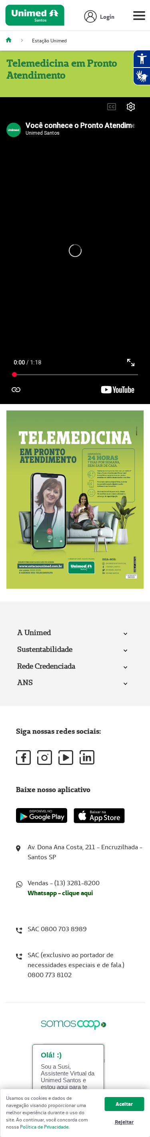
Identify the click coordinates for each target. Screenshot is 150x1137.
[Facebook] (23, 757)
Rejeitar (124, 1122)
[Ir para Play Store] (41, 815)
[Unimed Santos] (12, 41)
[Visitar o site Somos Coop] (73, 1024)
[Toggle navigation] (139, 17)
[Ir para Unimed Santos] (35, 17)
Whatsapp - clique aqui (60, 893)
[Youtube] (65, 757)
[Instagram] (44, 757)
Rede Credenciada (46, 666)
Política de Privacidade (44, 1127)
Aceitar (124, 1104)
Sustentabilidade (44, 649)
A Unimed (34, 632)
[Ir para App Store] (99, 815)
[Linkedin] (87, 757)
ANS (25, 682)
